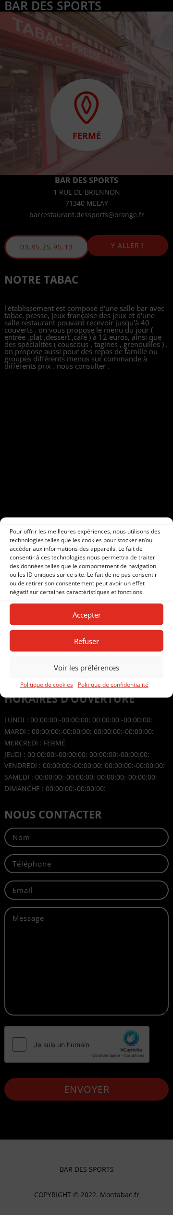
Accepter (87, 614)
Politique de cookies (46, 685)
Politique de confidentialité (113, 685)
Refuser (86, 640)
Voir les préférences (86, 667)
